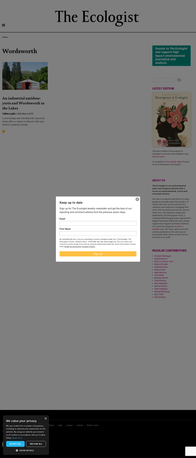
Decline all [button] (36, 444)
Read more (17, 438)
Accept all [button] (15, 444)
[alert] (26, 435)
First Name (65, 229)
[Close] (137, 199)
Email (62, 219)
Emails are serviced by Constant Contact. (79, 246)
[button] (26, 450)
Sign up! (98, 254)
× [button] (45, 418)
